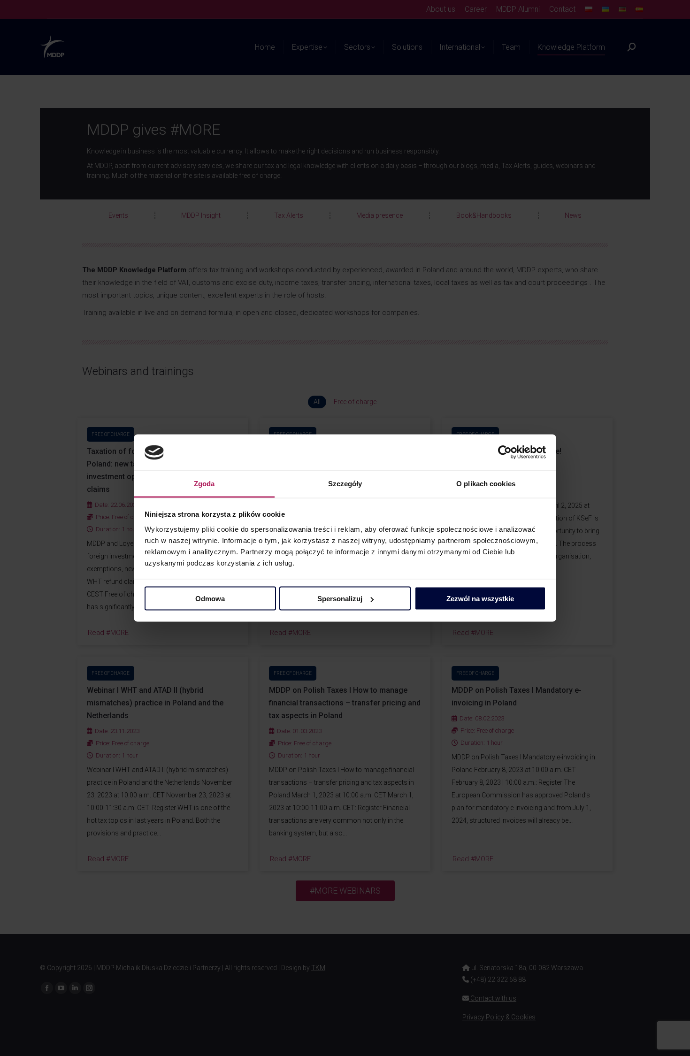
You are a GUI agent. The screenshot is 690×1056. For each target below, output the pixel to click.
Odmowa (210, 599)
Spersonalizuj (339, 599)
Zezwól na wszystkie (480, 599)
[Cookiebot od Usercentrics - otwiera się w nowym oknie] (505, 452)
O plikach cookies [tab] (485, 483)
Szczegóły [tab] (345, 483)
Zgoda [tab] (204, 483)
